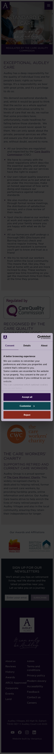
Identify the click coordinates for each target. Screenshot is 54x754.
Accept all (27, 397)
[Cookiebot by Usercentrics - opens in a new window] (38, 337)
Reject (27, 414)
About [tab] (44, 345)
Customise (25, 406)
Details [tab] (27, 345)
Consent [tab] (9, 345)
